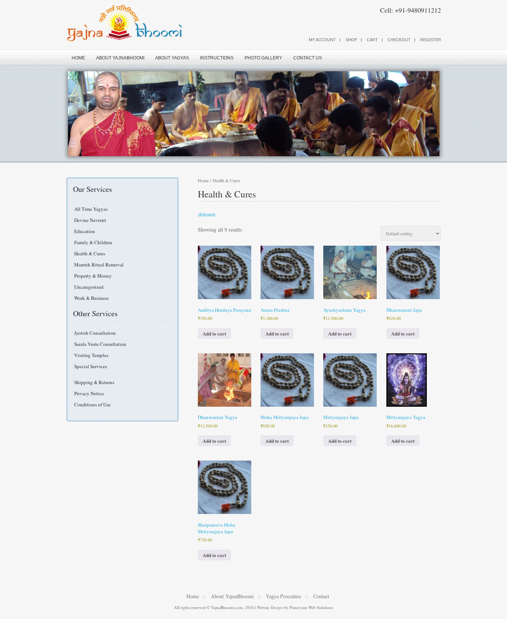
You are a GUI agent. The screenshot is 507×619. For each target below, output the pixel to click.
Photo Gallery (263, 57)
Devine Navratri (90, 220)
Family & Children (93, 242)
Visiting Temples (91, 355)
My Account (322, 39)
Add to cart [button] (214, 333)
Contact (321, 596)
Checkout (398, 39)
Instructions (216, 57)
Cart (372, 39)
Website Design (270, 607)
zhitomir (207, 214)
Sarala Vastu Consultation (100, 344)
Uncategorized (89, 287)
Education (84, 231)
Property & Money (93, 275)
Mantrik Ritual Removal (99, 264)
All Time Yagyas (91, 209)
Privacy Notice (89, 393)
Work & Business (91, 298)
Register (430, 39)
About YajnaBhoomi (120, 57)
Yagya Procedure (283, 596)
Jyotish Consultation (95, 333)
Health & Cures (89, 253)
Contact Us (307, 57)
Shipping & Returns (94, 382)
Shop (351, 39)
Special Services (90, 366)
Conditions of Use (92, 404)
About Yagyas (172, 57)
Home (78, 57)
